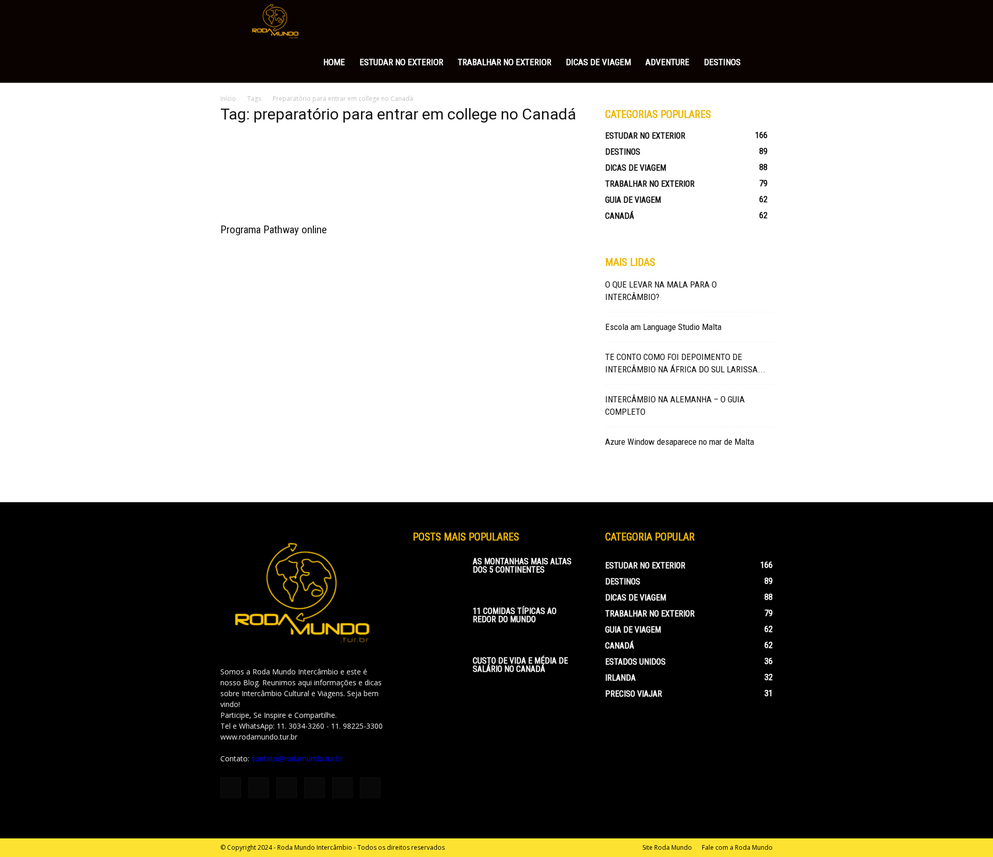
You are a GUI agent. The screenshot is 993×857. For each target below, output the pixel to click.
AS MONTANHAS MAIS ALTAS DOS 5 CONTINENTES (522, 566)
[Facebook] (230, 787)
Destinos (722, 62)
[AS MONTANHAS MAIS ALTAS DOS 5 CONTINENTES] (438, 576)
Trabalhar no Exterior (504, 62)
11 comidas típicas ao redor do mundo (514, 615)
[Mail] (314, 787)
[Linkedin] (286, 787)
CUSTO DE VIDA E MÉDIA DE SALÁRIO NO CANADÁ (520, 665)
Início (228, 98)
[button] (760, 21)
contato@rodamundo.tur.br (297, 758)
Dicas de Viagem (598, 62)
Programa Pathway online (273, 229)
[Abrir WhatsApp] (967, 831)
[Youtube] (370, 787)
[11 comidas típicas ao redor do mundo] (438, 625)
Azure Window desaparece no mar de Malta (679, 442)
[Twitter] (342, 787)
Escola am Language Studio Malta (663, 327)
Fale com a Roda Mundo (737, 847)
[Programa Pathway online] (304, 175)
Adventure (667, 62)
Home (334, 62)
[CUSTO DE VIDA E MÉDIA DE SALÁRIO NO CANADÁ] (438, 675)
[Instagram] (258, 787)
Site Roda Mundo (667, 847)
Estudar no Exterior (401, 62)
